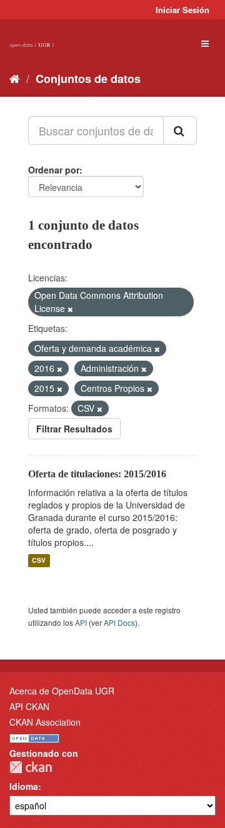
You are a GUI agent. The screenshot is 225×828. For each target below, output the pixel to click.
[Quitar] (70, 309)
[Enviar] (180, 130)
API (81, 622)
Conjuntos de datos (88, 79)
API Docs (119, 622)
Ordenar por (53, 169)
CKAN (30, 767)
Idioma (23, 786)
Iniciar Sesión (182, 10)
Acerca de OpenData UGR (61, 690)
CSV (39, 560)
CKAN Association (45, 722)
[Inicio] (14, 78)
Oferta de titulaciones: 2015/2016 (97, 474)
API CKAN (29, 706)
